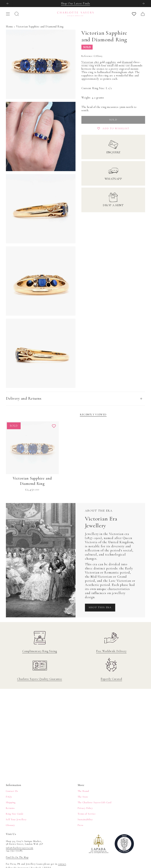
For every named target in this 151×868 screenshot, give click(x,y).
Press (80, 825)
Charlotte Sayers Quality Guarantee (39, 679)
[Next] (143, 3)
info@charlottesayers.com (19, 847)
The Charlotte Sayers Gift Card (94, 802)
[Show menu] (8, 13)
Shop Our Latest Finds (75, 3)
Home (9, 26)
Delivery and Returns (23, 398)
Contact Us (12, 791)
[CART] (142, 13)
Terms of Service (87, 813)
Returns (10, 808)
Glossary (10, 825)
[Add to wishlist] (54, 426)
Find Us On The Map (17, 857)
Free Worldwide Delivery (111, 651)
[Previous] (7, 3)
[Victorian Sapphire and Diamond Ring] (32, 447)
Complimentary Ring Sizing (39, 651)
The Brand (83, 791)
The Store (83, 796)
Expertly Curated (111, 679)
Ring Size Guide (15, 813)
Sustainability (85, 819)
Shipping (11, 802)
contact (62, 864)
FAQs (9, 796)
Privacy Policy (85, 808)
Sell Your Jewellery (16, 819)
